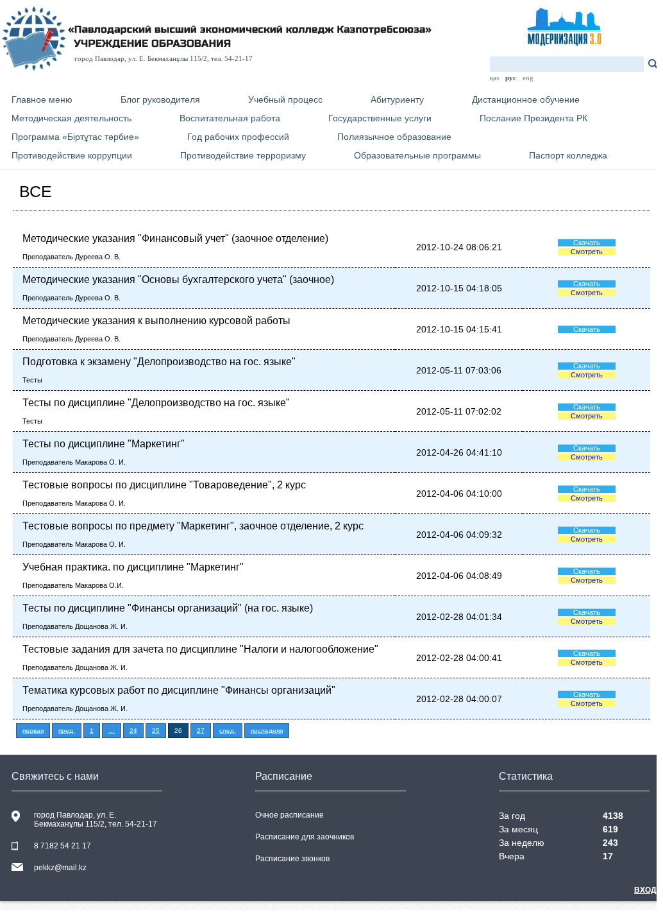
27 (201, 730)
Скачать (586, 242)
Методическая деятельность (71, 118)
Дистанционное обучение (526, 99)
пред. (66, 730)
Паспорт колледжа (568, 155)
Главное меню (42, 99)
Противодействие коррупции (72, 155)
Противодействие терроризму (243, 155)
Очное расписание (289, 815)
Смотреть (587, 251)
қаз (494, 78)
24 (133, 730)
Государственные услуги (380, 118)
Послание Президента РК (533, 118)
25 (156, 730)
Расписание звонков (292, 858)
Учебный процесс (285, 99)
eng (528, 78)
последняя (267, 730)
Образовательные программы (417, 155)
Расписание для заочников (304, 836)
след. (227, 730)
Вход (645, 890)
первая (33, 730)
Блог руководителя (160, 99)
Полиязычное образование (394, 137)
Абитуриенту (397, 99)
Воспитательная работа (230, 118)
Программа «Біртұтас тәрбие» (75, 137)
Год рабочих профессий (238, 137)
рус (510, 78)
